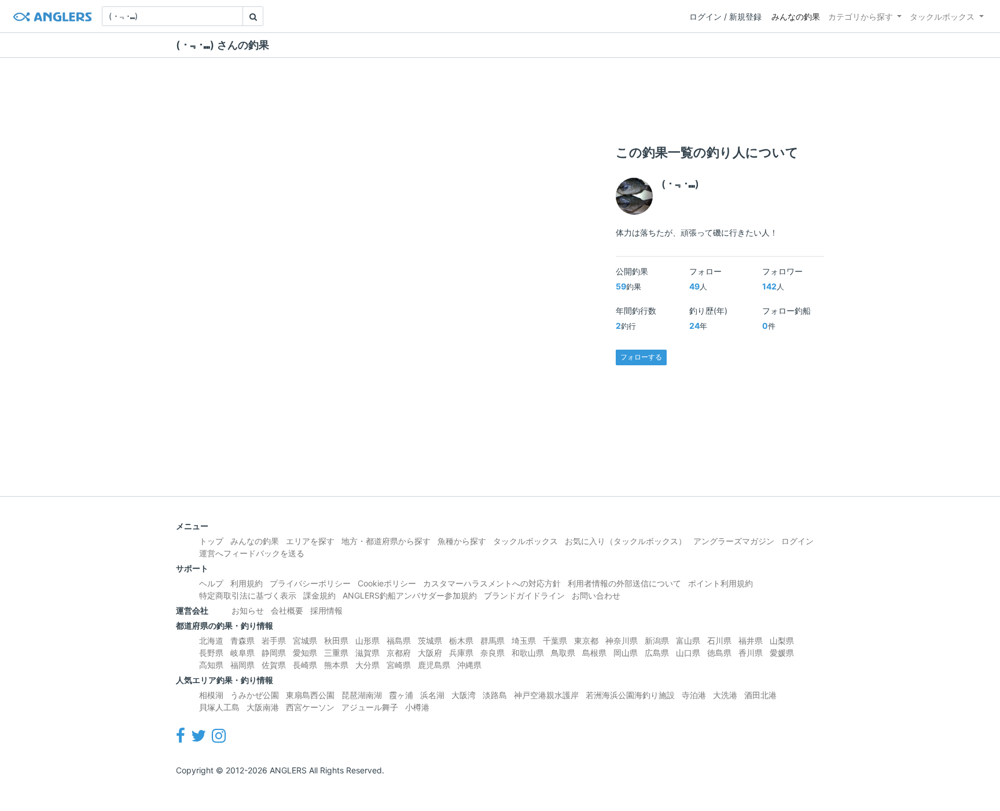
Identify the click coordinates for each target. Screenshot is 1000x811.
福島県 (399, 640)
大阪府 (430, 653)
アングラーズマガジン (733, 541)
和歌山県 (528, 653)
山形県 (367, 640)
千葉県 (555, 640)
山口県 (688, 653)
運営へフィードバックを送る (251, 553)
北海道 (211, 640)
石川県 (719, 640)
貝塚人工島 (219, 707)
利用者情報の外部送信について (624, 583)
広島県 (657, 653)
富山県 (688, 640)
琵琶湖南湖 (361, 695)
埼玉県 (524, 640)
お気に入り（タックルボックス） (625, 541)
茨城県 (430, 640)
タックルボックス (942, 16)
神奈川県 (621, 640)
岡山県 (625, 653)
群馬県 (492, 640)
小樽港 (417, 707)
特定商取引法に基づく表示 (247, 595)
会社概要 (287, 610)
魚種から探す (462, 541)
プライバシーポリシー (310, 583)
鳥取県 (563, 653)
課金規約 (319, 595)
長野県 (211, 653)
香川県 (750, 653)
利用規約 (246, 583)
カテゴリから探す (860, 16)
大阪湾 (463, 695)
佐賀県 (274, 665)
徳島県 (719, 653)
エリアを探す (310, 541)
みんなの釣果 (795, 16)
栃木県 (461, 640)
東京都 (586, 640)
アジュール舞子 (369, 707)
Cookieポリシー (387, 583)
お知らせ (247, 610)
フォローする (641, 357)
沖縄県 (469, 665)
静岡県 (274, 653)
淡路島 (495, 695)
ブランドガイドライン (524, 595)
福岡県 (242, 665)
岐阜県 (242, 653)
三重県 (336, 653)
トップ (211, 541)
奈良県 (492, 653)
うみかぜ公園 (254, 695)
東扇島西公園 (310, 695)
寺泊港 (694, 695)
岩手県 (274, 640)
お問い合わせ (596, 595)
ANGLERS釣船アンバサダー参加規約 (410, 595)
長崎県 (305, 665)
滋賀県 (367, 653)
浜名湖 (432, 695)
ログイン (797, 541)
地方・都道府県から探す (386, 541)
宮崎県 (399, 665)
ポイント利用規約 (720, 583)
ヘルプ (211, 583)
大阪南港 (263, 707)
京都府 (399, 653)
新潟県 (657, 640)
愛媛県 (782, 653)
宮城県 (305, 640)
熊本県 (336, 665)
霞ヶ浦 (401, 695)
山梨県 (782, 640)
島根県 (594, 653)
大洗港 (725, 695)
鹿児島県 (434, 665)
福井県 (750, 640)
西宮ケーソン (310, 707)
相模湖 (211, 695)
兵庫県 (461, 653)
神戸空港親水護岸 (546, 695)
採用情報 (326, 610)
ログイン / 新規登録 (725, 16)
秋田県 (336, 640)
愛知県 (305, 653)
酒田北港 (760, 695)
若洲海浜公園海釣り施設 (630, 695)
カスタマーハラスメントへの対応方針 (492, 583)
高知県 (211, 665)
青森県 (242, 640)
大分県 (367, 665)
